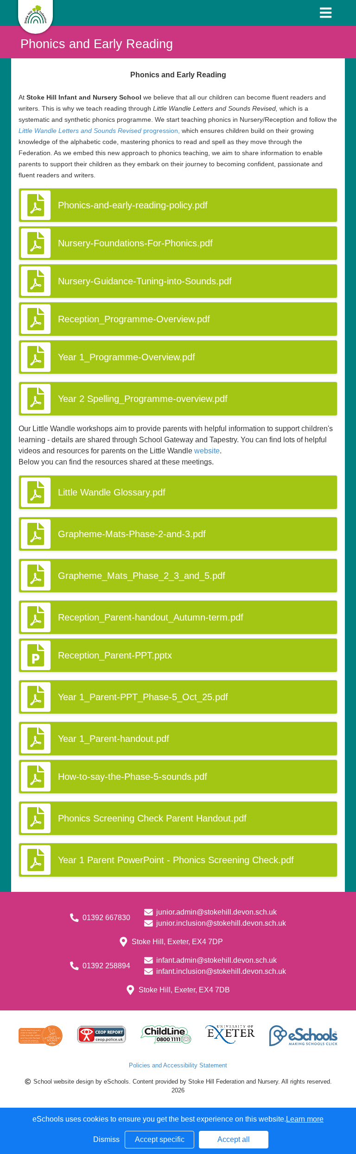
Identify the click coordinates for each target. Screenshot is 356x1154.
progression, (99, 130)
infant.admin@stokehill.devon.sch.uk (216, 960)
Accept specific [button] (159, 1139)
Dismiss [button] (106, 1139)
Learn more (305, 1119)
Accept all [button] (233, 1139)
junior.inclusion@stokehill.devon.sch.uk (221, 923)
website (207, 451)
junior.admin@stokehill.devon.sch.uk (216, 912)
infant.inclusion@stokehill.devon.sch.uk (221, 971)
